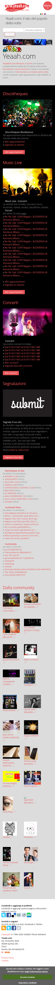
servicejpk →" (30, 862)
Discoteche (8, 69)
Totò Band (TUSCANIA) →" (10, 609)
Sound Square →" (32, 786)
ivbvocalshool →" (11, 710)
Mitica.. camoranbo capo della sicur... (22, 515)
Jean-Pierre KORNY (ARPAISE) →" (11, 737)
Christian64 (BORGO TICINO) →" (31, 630)
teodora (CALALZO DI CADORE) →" (32, 605)
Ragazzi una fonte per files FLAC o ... (22, 521)
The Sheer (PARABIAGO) (16, 572)
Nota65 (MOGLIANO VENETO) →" (8, 763)
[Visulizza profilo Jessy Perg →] (11, 803)
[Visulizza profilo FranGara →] (32, 829)
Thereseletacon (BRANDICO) (18, 552)
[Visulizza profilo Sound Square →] (32, 778)
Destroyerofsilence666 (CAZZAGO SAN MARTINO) (28, 569)
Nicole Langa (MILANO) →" (30, 762)
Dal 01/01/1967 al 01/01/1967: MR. (22, 347)
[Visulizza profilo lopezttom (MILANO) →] (32, 797)
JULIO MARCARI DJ (13, 549)
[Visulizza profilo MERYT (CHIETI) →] (32, 651)
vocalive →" (8, 837)
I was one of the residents (17, 538)
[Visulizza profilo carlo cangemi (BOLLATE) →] (11, 626)
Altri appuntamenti (15, 141)
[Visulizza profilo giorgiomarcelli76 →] (11, 651)
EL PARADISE (10, 493)
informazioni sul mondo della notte (31, 72)
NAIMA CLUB (11, 484)
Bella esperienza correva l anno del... (22, 535)
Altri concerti (11, 362)
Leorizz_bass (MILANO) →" (30, 710)
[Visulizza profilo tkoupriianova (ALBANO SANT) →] (11, 879)
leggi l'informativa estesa (36, 971)
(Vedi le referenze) (19, 450)
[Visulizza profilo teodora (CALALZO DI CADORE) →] (32, 598)
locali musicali (22, 69)
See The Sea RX (12, 555)
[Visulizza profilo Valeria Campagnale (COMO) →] (11, 673)
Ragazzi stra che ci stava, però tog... (21, 518)
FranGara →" (30, 837)
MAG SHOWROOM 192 (15, 496)
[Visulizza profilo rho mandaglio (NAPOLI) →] (11, 776)
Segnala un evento (14, 144)
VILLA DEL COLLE (12, 482)
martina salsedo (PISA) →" (10, 864)
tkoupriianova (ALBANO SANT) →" (10, 890)
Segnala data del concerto (18, 365)
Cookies (5, 960)
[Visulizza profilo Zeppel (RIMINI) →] (32, 727)
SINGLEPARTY (11, 479)
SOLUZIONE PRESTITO (15, 575)
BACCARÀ (9, 490)
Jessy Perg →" (9, 811)
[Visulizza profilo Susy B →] (32, 879)
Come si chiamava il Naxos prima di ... (23, 524)
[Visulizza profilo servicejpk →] (32, 854)
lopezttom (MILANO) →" (30, 801)
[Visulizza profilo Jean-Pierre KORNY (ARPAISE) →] (11, 726)
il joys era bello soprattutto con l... (21, 530)
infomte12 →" (30, 685)
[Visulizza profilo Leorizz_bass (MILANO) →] (32, 701)
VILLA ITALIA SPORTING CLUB (18, 499)
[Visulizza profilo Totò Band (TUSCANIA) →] (11, 600)
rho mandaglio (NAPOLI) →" (10, 784)
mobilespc (9, 563)
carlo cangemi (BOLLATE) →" (9, 635)
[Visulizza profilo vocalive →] (11, 829)
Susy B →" (29, 887)
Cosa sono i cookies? (27, 982)
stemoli (8, 566)
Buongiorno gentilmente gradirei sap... (23, 532)
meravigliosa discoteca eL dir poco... (22, 513)
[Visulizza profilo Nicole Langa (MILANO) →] (32, 753)
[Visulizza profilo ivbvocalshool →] (11, 702)
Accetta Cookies (27, 977)
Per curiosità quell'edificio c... (18, 527)
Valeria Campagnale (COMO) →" (9, 681)
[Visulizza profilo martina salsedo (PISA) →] (11, 854)
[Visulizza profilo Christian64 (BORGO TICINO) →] (32, 622)
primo (29, 63)
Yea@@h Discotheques (14, 63)
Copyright (6, 934)
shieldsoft (9, 561)
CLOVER (8, 501)
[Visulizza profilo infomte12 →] (32, 677)
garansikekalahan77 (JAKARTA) (19, 558)
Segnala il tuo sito (13, 457)
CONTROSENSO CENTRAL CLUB (19, 487)
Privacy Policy (7, 957)
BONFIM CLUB (11, 476)
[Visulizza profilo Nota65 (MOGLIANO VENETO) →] (11, 752)
